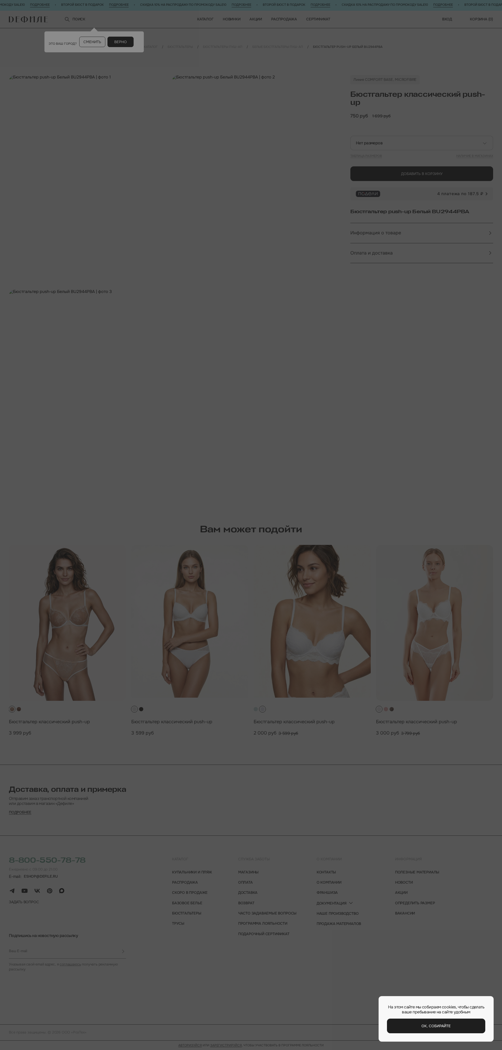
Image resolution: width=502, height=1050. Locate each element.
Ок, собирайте (436, 1026)
